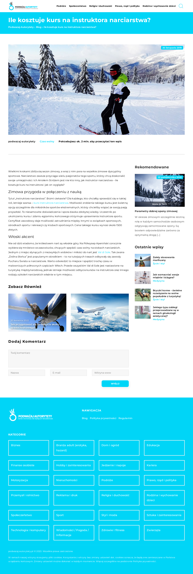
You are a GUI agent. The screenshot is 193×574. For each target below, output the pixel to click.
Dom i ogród (110, 445)
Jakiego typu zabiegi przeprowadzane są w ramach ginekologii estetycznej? (166, 312)
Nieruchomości (66, 480)
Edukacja (153, 445)
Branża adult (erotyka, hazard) (71, 448)
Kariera (152, 465)
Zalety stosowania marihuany (163, 259)
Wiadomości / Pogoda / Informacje (72, 533)
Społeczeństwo (77, 6)
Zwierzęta (153, 530)
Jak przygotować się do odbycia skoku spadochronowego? (35, 326)
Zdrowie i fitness (112, 530)
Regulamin (125, 418)
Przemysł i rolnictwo (25, 495)
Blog (85, 418)
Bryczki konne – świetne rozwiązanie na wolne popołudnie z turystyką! (167, 293)
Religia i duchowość (100, 6)
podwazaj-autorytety (21, 141)
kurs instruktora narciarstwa (51, 202)
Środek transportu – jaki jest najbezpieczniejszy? (91, 326)
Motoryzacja (19, 480)
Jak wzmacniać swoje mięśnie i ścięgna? (166, 276)
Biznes (15, 445)
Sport (60, 515)
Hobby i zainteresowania (73, 465)
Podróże (61, 6)
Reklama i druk (67, 495)
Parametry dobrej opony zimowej (156, 211)
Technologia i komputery (28, 530)
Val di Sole (104, 252)
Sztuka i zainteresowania (164, 515)
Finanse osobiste (22, 465)
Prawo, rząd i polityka (127, 6)
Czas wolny (47, 141)
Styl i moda (109, 515)
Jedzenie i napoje (113, 465)
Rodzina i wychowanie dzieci (159, 6)
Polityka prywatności (103, 418)
